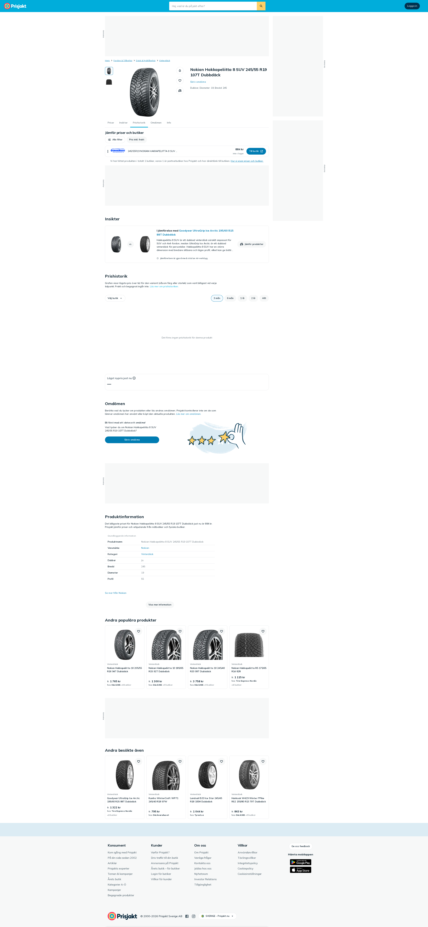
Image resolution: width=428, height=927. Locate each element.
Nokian (145, 547)
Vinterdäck (164, 60)
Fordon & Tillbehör (123, 60)
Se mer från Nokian (116, 592)
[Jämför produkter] (180, 90)
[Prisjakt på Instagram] (194, 916)
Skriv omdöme (198, 81)
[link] (187, 244)
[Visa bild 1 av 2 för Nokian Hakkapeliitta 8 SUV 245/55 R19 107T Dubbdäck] (109, 71)
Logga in (412, 5)
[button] (180, 70)
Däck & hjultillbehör (145, 60)
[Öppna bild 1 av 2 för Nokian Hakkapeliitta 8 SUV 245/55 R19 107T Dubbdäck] (144, 92)
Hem (107, 60)
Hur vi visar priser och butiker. (247, 160)
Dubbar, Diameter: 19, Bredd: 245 (208, 87)
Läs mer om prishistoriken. (164, 286)
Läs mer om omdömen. (188, 413)
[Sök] (261, 6)
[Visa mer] (108, 151)
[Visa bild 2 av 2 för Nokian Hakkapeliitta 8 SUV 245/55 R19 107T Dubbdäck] (109, 81)
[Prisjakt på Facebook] (187, 916)
